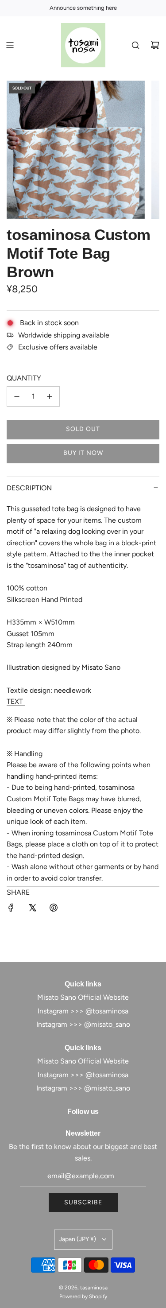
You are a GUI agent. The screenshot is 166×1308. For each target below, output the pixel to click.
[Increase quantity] (49, 396)
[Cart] (155, 45)
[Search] (135, 45)
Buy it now (83, 453)
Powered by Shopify (83, 1296)
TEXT (16, 701)
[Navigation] (9, 45)
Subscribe (83, 1202)
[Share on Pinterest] (53, 909)
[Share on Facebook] (11, 909)
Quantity (24, 378)
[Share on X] (32, 909)
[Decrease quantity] (17, 396)
